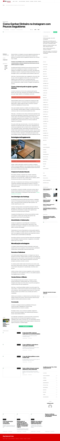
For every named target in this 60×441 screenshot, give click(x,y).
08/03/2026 (45, 219)
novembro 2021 (45, 135)
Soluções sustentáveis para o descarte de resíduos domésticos (6, 325)
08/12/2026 (45, 206)
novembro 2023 (45, 116)
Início (3, 5)
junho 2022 (45, 128)
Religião (35, 1)
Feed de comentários (46, 180)
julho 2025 (45, 90)
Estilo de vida (45, 156)
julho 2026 (45, 66)
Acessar (44, 175)
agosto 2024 (45, 114)
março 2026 (45, 76)
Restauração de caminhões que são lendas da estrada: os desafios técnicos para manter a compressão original (50, 42)
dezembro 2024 (45, 104)
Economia (31, 1)
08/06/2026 (45, 210)
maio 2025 (44, 95)
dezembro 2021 (45, 133)
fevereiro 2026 (45, 78)
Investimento (45, 159)
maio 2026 (44, 71)
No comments (13, 29)
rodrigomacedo (5, 59)
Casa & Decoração (22, 1)
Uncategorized (45, 168)
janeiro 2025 (45, 102)
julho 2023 (45, 123)
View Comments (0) (26, 326)
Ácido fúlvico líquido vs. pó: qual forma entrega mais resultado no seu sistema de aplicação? (50, 52)
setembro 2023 (45, 121)
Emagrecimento (46, 154)
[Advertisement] (30, 13)
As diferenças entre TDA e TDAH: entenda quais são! (50, 367)
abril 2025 (45, 97)
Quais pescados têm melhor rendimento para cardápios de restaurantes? (49, 217)
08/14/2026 (45, 198)
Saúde (16, 1)
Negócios (27, 1)
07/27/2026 (45, 294)
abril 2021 (45, 140)
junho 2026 (45, 69)
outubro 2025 (45, 85)
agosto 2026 (45, 64)
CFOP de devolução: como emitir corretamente (47, 189)
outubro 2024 (45, 109)
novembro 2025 (45, 83)
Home (14, 1)
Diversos (39, 1)
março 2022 (45, 130)
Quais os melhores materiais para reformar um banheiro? (48, 205)
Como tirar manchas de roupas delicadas (49, 293)
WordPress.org (46, 182)
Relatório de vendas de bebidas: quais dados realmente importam (47, 201)
